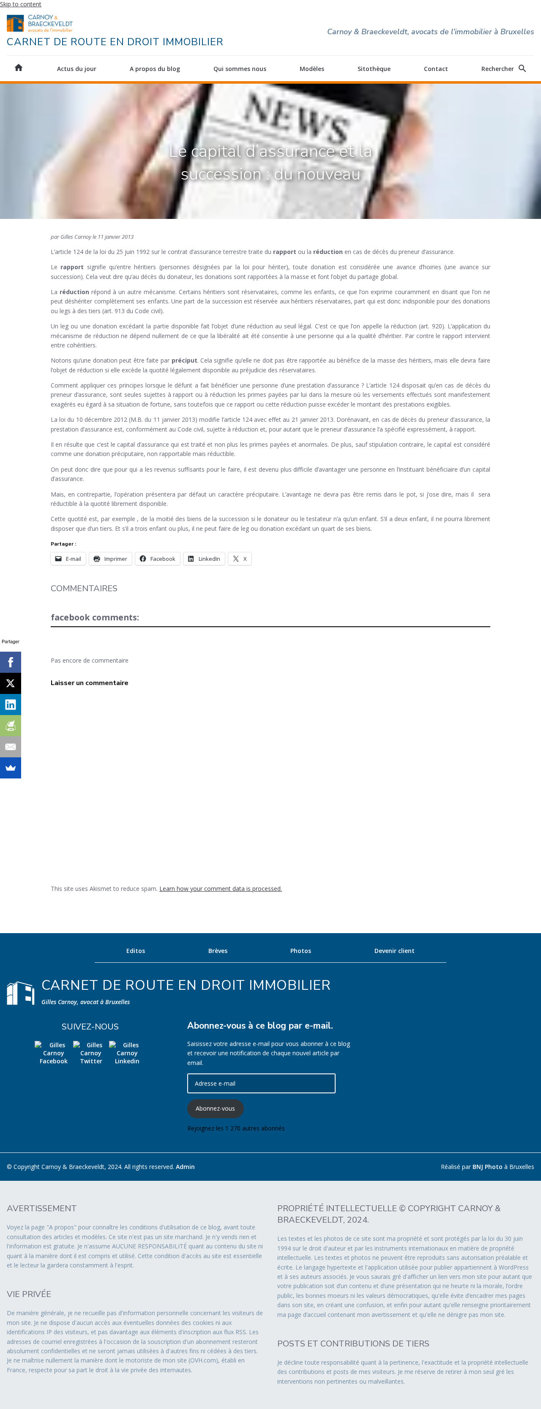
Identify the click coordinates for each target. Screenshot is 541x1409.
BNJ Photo (488, 1167)
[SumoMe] (10, 767)
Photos (300, 951)
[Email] (10, 746)
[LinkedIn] (10, 704)
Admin (185, 1167)
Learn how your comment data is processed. (220, 889)
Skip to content (20, 4)
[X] (10, 683)
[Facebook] (10, 662)
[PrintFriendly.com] (10, 725)
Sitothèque (374, 69)
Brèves (217, 951)
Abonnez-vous (215, 1108)
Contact (436, 69)
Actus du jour (76, 69)
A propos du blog (155, 69)
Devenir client (394, 951)
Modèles (312, 69)
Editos (135, 951)
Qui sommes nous (239, 69)
